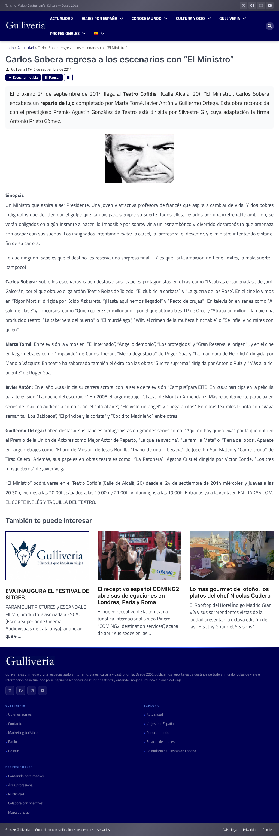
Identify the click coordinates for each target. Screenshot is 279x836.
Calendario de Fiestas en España (171, 750)
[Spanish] (99, 34)
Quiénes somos (20, 714)
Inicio (9, 47)
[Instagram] (31, 690)
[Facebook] (20, 690)
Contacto (15, 723)
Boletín (13, 750)
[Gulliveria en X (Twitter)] (243, 5)
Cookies (268, 829)
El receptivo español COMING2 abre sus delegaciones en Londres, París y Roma (138, 595)
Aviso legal (230, 829)
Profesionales (65, 34)
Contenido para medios (26, 776)
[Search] (270, 26)
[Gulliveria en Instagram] (261, 5)
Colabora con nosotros (25, 803)
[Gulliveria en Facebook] (252, 5)
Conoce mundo (147, 19)
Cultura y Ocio (190, 19)
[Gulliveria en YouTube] (270, 5)
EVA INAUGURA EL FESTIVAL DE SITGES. (47, 594)
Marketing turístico (23, 732)
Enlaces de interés (161, 741)
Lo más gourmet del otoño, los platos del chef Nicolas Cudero (230, 592)
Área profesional (21, 785)
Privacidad (250, 829)
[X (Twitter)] (9, 690)
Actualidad (61, 19)
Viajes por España (99, 19)
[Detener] (68, 77)
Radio (12, 741)
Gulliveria (229, 19)
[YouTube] (42, 690)
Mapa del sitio (19, 812)
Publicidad (16, 794)
